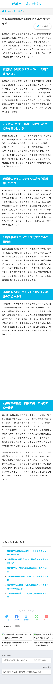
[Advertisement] (26, 366)
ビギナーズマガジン (27, 4)
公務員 (17, 626)
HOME (28, 688)
